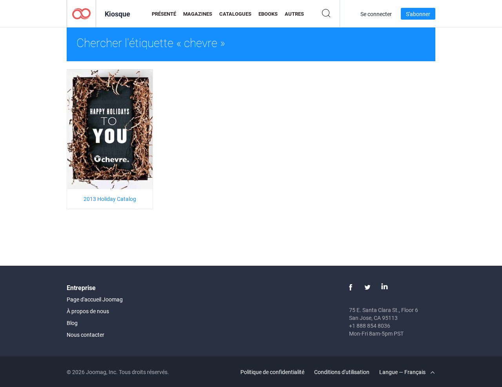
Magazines (197, 13)
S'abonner (418, 14)
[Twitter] (367, 287)
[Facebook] (350, 287)
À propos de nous (88, 311)
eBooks (268, 13)
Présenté (164, 13)
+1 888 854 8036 (369, 325)
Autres (294, 13)
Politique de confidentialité (272, 372)
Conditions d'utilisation (341, 372)
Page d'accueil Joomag (95, 299)
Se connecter (376, 14)
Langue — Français (403, 372)
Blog (72, 323)
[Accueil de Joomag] (81, 13)
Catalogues (235, 13)
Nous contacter (85, 334)
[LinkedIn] (384, 287)
